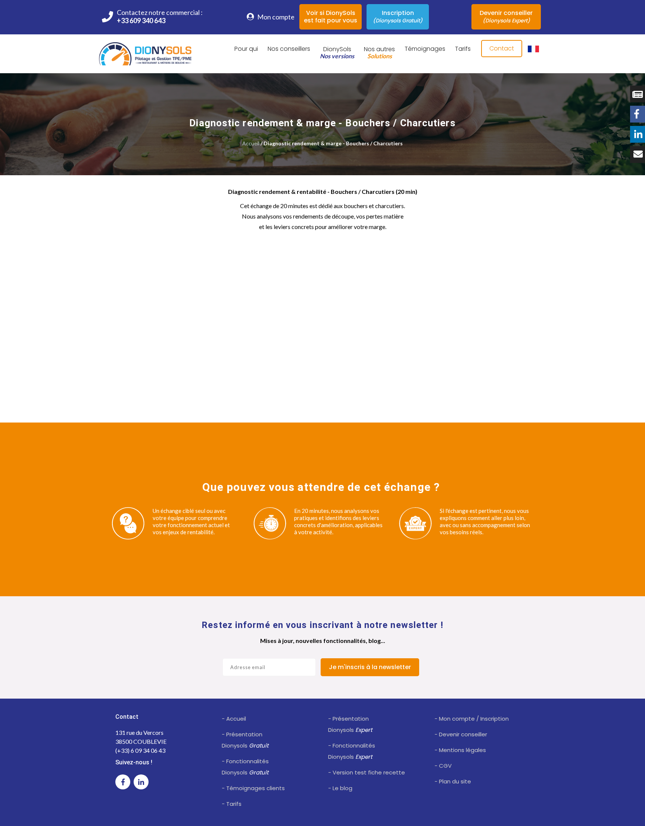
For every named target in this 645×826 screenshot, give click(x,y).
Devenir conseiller (506, 16)
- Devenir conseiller (460, 734)
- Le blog (340, 788)
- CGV (443, 766)
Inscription (398, 16)
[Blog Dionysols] (637, 94)
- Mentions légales (460, 750)
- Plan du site (452, 781)
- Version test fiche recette (366, 772)
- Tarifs (232, 804)
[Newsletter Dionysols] (637, 154)
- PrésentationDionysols (245, 739)
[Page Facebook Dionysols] (637, 114)
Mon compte (275, 17)
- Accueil (234, 719)
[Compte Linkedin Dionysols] (637, 134)
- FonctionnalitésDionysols (245, 766)
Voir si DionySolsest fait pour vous (330, 17)
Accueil (250, 143)
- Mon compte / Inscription (471, 719)
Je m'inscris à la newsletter (370, 667)
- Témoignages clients (253, 788)
